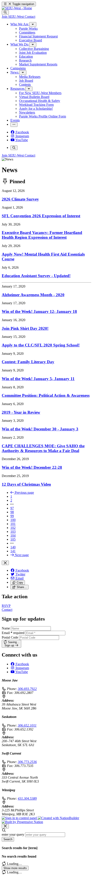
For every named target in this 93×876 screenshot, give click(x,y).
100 (13, 520)
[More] (32, 24)
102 (13, 528)
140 (13, 547)
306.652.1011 (27, 725)
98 (12, 512)
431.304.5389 (27, 798)
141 (13, 551)
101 (13, 524)
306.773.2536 (27, 762)
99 (12, 516)
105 (13, 539)
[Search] (5, 12)
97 (12, 508)
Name (6, 628)
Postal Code (10, 637)
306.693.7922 (27, 689)
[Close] (5, 563)
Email (13, 633)
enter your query (13, 834)
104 (13, 535)
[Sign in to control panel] (20, 818)
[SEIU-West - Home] (17, 8)
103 (13, 531)
